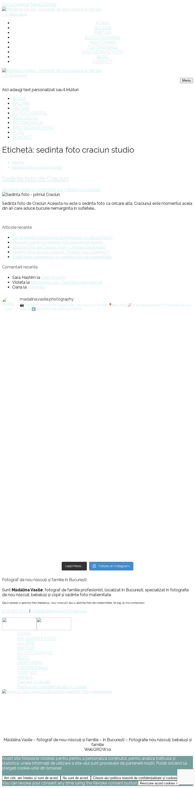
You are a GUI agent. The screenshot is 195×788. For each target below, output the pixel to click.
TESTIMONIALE (32, 667)
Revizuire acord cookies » (159, 783)
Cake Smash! (53, 277)
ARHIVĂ (24, 677)
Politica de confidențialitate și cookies (52, 686)
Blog (71, 189)
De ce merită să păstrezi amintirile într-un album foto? (62, 237)
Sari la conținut (15, 4)
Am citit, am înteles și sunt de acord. (31, 778)
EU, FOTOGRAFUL (35, 653)
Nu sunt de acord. (76, 778)
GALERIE (26, 643)
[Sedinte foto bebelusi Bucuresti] (57, 691)
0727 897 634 (15, 611)
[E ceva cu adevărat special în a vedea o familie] (145, 354)
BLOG (23, 657)
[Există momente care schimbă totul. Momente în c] (49, 416)
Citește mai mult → (20, 217)
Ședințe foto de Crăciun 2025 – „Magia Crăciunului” (59, 247)
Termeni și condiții (33, 682)
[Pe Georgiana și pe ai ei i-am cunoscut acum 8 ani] (145, 511)
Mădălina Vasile (16, 189)
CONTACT (27, 672)
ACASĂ (24, 633)
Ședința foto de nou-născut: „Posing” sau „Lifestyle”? (61, 252)
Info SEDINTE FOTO (36, 638)
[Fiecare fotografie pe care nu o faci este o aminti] (49, 499)
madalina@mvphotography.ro (59, 611)
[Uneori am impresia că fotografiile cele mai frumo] (49, 330)
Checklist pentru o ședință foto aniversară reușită (57, 242)
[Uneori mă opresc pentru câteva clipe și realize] (145, 428)
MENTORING (29, 662)
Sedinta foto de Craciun (35, 178)
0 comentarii (88, 189)
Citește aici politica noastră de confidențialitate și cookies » (136, 778)
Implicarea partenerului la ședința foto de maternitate (61, 256)
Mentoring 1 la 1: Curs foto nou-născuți (66, 282)
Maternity (36, 287)
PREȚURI (25, 648)
